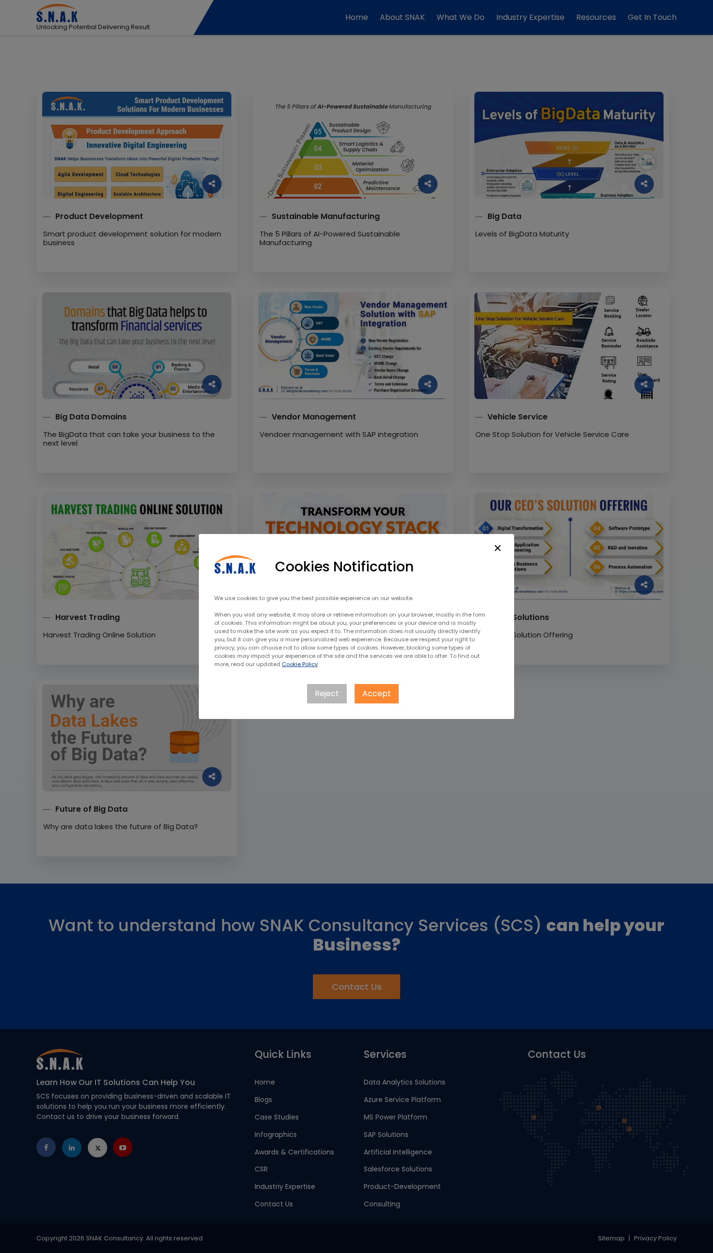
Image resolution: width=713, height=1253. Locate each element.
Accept (376, 693)
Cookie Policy (300, 664)
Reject (327, 693)
